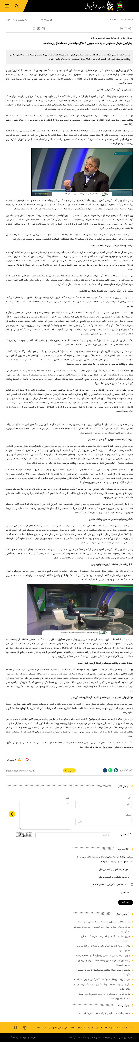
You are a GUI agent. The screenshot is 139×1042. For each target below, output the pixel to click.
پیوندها (108, 1028)
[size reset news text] (125, 28)
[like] (27, 759)
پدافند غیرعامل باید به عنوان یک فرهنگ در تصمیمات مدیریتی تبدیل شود (101, 929)
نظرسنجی (48, 1028)
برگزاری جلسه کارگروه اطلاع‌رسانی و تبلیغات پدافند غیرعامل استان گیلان (103, 948)
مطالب (113, 19)
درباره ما (118, 1028)
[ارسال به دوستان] (38, 28)
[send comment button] (12, 814)
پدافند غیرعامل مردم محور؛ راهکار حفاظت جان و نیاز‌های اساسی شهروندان (104, 963)
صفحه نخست (127, 19)
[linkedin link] (105, 770)
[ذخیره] (43, 28)
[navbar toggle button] (7, 6)
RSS (38, 1028)
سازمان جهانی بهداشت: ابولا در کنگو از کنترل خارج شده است (102, 980)
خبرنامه (58, 1028)
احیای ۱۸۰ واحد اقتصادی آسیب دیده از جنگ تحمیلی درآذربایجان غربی (105, 938)
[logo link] (100, 6)
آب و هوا (81, 1028)
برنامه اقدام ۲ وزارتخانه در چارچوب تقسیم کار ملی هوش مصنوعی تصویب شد (104, 996)
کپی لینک (69, 770)
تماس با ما (128, 1028)
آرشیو (90, 1028)
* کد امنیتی (126, 834)
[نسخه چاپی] (33, 28)
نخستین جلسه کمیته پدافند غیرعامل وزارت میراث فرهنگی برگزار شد (103, 972)
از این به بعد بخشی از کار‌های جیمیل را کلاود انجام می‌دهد (103, 955)
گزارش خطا (11, 760)
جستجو (99, 1028)
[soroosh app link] (15, 1028)
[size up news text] (121, 28)
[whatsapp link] (110, 770)
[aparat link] (24, 1028)
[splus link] (116, 770)
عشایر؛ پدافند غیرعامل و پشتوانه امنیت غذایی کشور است (103, 922)
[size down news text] (129, 28)
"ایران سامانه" (16, 1037)
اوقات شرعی (69, 1028)
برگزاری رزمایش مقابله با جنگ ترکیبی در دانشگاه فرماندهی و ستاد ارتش (102, 987)
